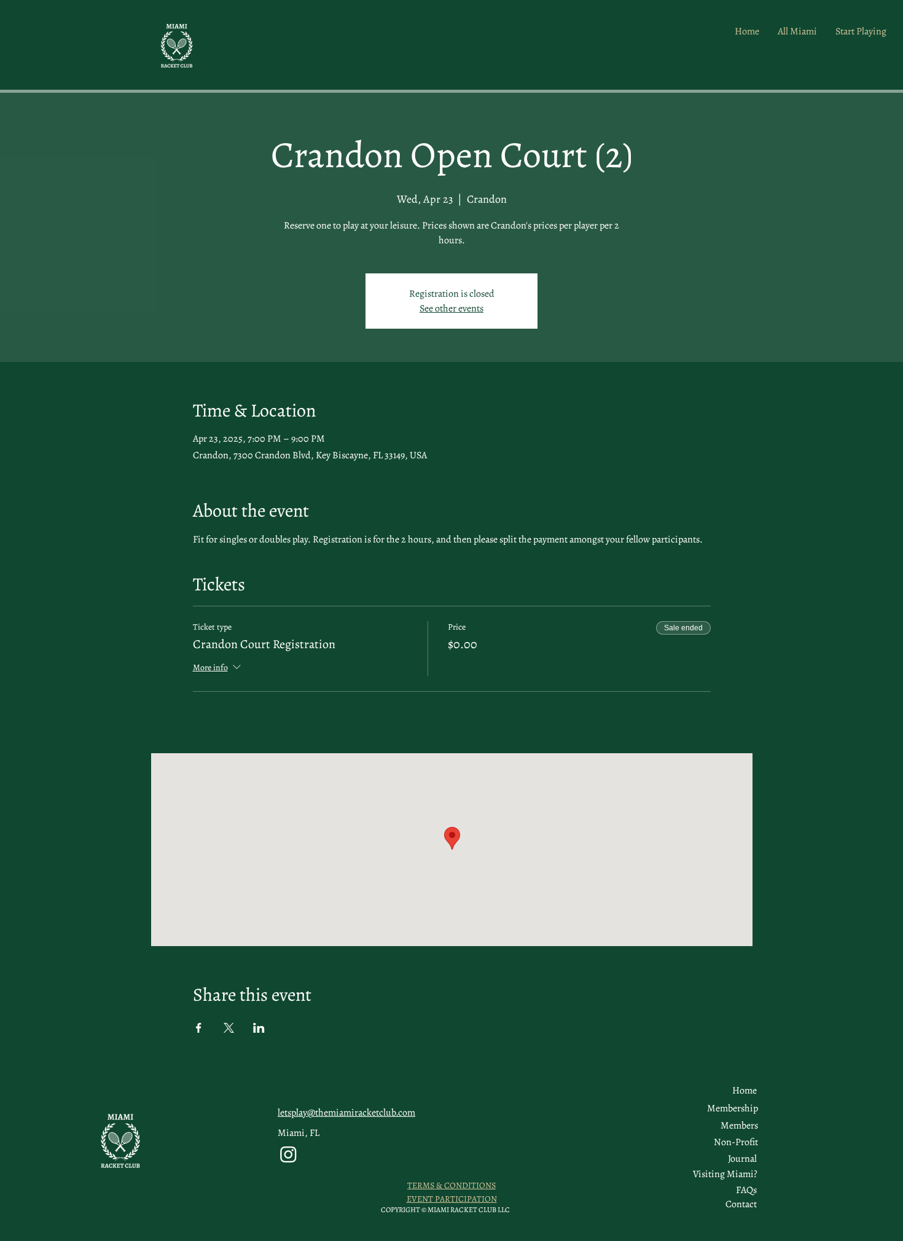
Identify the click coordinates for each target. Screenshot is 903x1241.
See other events (451, 308)
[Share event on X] (229, 1028)
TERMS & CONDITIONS (451, 1185)
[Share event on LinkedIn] (259, 1028)
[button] (739, 1125)
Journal (742, 1158)
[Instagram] (288, 1154)
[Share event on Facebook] (199, 1028)
